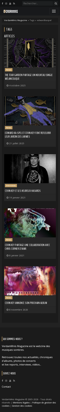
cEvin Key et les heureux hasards (23, 191)
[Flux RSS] (14, 3)
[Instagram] (6, 3)
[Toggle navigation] (54, 11)
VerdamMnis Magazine (15, 20)
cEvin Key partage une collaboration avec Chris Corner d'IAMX (27, 247)
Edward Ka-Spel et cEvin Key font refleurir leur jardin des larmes (28, 135)
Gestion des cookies (22, 405)
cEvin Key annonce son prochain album (26, 303)
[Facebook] (2, 3)
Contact (6, 386)
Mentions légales (21, 402)
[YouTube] (10, 3)
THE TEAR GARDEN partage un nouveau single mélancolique (29, 77)
